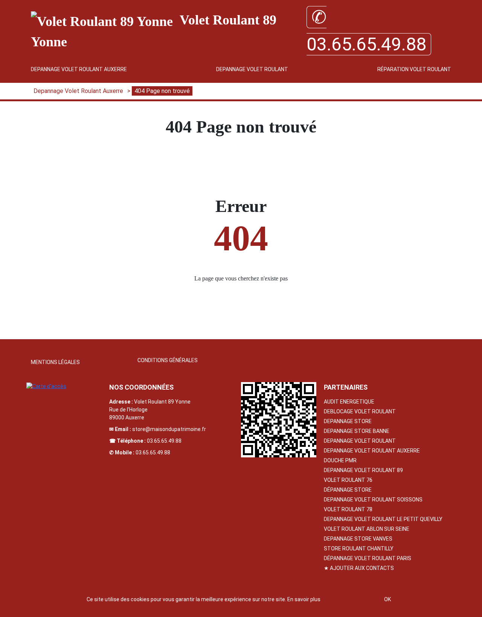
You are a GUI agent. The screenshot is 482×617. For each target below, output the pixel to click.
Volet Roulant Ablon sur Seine (366, 529)
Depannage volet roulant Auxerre (372, 451)
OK (387, 599)
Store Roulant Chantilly (359, 548)
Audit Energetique (349, 402)
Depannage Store (348, 421)
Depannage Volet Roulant (252, 69)
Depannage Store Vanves (358, 539)
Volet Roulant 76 (348, 480)
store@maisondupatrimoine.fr (169, 429)
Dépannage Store (348, 490)
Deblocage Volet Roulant (360, 411)
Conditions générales (167, 360)
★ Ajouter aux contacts (359, 568)
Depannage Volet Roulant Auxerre (79, 69)
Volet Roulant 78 (348, 509)
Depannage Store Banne (356, 431)
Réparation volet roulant (414, 69)
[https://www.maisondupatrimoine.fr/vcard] (278, 419)
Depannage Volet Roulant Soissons (373, 500)
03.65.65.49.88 (164, 441)
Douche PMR (340, 460)
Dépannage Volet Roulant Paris (367, 558)
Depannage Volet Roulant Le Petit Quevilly (383, 519)
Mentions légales (55, 362)
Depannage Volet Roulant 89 (363, 470)
